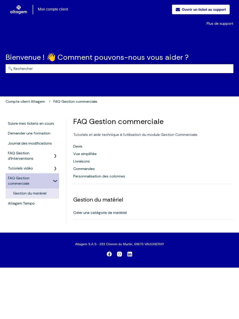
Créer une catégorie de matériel (100, 212)
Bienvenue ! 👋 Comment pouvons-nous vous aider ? (97, 57)
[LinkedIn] (130, 254)
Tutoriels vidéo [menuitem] (20, 168)
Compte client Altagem (25, 101)
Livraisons (81, 161)
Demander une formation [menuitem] (29, 133)
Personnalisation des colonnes (99, 176)
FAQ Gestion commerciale (75, 101)
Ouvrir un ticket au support (204, 9)
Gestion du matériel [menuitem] (29, 193)
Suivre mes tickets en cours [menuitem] (31, 123)
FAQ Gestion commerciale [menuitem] (18, 181)
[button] (55, 153)
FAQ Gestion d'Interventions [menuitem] (20, 156)
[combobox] (119, 68)
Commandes (84, 168)
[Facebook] (109, 254)
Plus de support (220, 23)
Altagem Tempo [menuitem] (21, 203)
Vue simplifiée (85, 153)
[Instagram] (119, 254)
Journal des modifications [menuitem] (30, 143)
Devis (77, 146)
